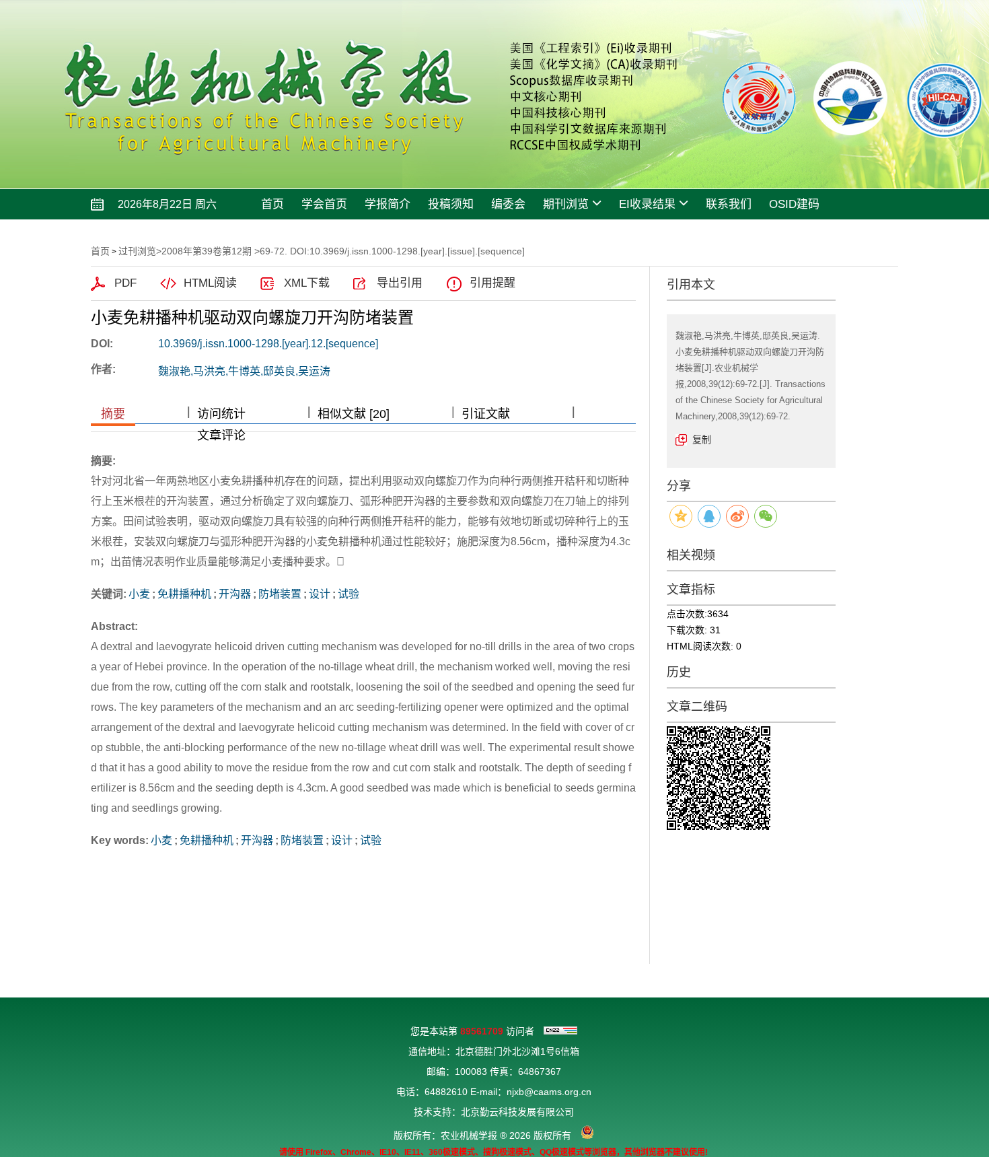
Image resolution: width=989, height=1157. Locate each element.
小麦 (139, 594)
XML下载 (307, 283)
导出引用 (400, 283)
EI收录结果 (647, 204)
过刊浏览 (137, 251)
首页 (272, 204)
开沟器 (235, 594)
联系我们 (729, 204)
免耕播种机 (184, 594)
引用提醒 (492, 283)
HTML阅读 (210, 283)
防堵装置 (279, 594)
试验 (348, 594)
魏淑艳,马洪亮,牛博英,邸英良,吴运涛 (244, 371)
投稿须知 (451, 204)
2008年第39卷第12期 (206, 251)
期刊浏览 (566, 204)
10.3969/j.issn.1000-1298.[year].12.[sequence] (268, 343)
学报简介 (387, 204)
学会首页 (324, 204)
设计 (319, 594)
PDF (125, 283)
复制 (701, 439)
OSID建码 (794, 204)
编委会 (508, 204)
